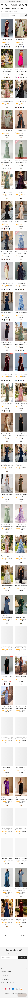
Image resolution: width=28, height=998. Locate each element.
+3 (25, 107)
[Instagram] (5, 982)
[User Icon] (23, 5)
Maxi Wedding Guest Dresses (11, 11)
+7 (11, 320)
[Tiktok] (14, 982)
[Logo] (14, 5)
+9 (11, 259)
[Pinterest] (8, 982)
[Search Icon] (7, 5)
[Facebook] (2, 982)
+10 (26, 77)
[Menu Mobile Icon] (2, 5)
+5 (11, 46)
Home (2, 11)
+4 (11, 380)
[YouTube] (11, 982)
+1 (25, 350)
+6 (25, 46)
